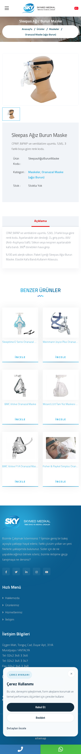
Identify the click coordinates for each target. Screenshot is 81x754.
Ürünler (41, 29)
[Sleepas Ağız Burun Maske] (40, 79)
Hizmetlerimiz (13, 612)
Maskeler (54, 29)
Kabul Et (40, 707)
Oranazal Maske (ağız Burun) (40, 34)
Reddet (40, 718)
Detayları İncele (16, 728)
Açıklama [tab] (40, 221)
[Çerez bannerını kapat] (71, 673)
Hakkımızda (12, 598)
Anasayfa (27, 29)
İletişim (9, 619)
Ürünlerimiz (12, 605)
